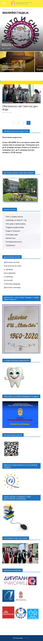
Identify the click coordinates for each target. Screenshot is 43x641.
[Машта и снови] (21, 33)
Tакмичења (10, 245)
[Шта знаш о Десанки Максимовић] (17, 64)
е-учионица (8, 276)
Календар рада (12, 234)
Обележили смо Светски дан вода (20, 108)
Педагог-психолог (13, 231)
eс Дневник (8, 269)
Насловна (5, 9)
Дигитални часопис (11, 262)
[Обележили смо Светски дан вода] (21, 93)
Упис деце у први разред (15, 224)
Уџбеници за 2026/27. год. (16, 220)
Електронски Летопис (12, 266)
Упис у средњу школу (14, 216)
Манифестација (17, 9)
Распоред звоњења (14, 242)
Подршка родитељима (15, 227)
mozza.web (8, 280)
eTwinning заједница (12, 284)
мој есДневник (10, 273)
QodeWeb (26, 638)
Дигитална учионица (12, 287)
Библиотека (10, 238)
